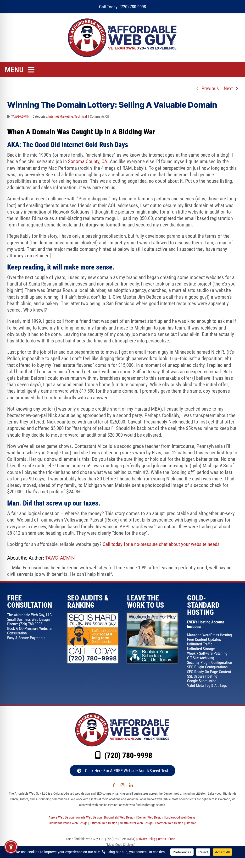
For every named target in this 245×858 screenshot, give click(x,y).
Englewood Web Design (180, 817)
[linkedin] (131, 785)
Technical (80, 116)
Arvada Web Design (89, 817)
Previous (210, 88)
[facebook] (114, 785)
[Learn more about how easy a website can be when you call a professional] (152, 615)
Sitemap (190, 823)
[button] (122, 770)
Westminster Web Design (136, 823)
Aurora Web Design (61, 817)
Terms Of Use (166, 839)
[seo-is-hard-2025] (92, 615)
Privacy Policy (146, 839)
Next (228, 88)
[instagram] (122, 785)
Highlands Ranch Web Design (68, 823)
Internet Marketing (60, 116)
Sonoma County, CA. (88, 161)
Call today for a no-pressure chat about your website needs (161, 544)
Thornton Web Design (169, 823)
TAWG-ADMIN (20, 116)
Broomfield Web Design (119, 817)
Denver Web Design (150, 817)
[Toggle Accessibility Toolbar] (11, 847)
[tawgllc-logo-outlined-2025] (122, 19)
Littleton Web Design (103, 823)
